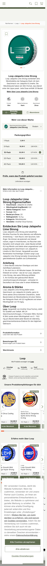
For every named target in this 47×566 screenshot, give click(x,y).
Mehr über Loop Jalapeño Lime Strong (22, 92)
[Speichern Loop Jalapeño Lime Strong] (6, 33)
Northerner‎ (9, 23)
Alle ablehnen (22, 549)
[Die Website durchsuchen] (17, 17)
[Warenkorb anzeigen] (38, 17)
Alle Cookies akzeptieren (22, 542)
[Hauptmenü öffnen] (6, 17)
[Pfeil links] (3, 406)
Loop (5, 309)
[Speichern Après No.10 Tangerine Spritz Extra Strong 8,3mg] (23, 392)
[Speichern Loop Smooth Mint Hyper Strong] (23, 446)
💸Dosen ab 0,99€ (21, 2)
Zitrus (36, 105)
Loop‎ (17, 23)
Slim (8, 105)
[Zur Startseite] (22, 12)
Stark (22, 105)
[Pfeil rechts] (42, 406)
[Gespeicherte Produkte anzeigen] (27, 17)
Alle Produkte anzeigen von (22, 362)
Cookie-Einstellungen (23, 556)
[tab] (21, 67)
